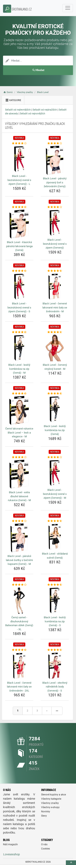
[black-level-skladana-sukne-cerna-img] (55, 537)
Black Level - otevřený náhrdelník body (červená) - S (54, 686)
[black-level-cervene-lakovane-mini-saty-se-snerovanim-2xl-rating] (19, 650)
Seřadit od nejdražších (45, 109)
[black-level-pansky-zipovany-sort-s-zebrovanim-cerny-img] (55, 160)
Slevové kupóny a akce (53, 794)
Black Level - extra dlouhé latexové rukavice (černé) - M (19, 496)
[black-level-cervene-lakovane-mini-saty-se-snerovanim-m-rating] (55, 271)
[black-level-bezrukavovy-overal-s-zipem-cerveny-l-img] (19, 159)
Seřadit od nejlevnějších (18, 109)
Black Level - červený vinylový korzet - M (55, 366)
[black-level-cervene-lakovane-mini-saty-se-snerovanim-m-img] (55, 287)
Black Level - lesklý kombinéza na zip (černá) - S (55, 621)
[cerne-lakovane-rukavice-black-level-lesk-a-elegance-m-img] (19, 410)
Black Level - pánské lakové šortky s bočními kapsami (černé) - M (19, 560)
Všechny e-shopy (50, 807)
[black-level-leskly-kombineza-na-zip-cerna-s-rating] (55, 585)
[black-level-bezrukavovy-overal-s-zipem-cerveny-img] (55, 223)
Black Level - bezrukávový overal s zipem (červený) (55, 243)
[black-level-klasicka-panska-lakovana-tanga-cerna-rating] (19, 207)
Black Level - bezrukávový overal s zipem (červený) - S (19, 307)
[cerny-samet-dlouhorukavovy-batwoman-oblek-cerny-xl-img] (19, 600)
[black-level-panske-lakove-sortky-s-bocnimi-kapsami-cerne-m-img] (19, 538)
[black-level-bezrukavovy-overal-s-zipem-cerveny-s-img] (19, 287)
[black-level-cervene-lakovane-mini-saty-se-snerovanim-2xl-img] (19, 666)
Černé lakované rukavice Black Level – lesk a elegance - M (19, 432)
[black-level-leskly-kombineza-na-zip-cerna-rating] (55, 394)
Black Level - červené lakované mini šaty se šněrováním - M (54, 307)
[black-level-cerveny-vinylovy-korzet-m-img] (55, 348)
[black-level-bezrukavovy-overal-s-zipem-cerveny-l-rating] (19, 143)
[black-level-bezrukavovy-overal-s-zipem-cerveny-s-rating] (19, 271)
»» (57, 710)
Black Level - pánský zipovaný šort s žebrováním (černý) (54, 182)
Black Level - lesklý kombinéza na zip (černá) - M (19, 368)
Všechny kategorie (51, 798)
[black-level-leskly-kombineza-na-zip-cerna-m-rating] (19, 332)
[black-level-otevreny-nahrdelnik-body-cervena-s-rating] (55, 650)
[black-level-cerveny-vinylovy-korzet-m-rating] (55, 332)
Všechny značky (50, 803)
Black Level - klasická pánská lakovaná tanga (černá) (19, 246)
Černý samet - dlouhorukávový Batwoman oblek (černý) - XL (19, 623)
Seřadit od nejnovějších (32, 113)
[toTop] (71, 862)
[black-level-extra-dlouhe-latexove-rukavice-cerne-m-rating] (19, 457)
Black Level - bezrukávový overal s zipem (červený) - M (55, 493)
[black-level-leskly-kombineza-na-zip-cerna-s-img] (55, 600)
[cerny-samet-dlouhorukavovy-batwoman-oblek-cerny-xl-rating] (19, 585)
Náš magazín (10, 844)
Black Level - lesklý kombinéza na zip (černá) (55, 430)
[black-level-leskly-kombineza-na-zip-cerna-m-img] (19, 348)
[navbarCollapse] (67, 8)
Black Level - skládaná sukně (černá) (55, 555)
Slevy (44, 815)
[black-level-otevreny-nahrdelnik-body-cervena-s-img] (55, 666)
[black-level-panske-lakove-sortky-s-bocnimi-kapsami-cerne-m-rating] (19, 521)
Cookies (45, 848)
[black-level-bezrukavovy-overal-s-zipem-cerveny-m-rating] (55, 457)
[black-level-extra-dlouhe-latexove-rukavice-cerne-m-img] (19, 474)
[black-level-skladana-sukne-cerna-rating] (55, 521)
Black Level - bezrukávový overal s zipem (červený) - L (19, 179)
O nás (44, 844)
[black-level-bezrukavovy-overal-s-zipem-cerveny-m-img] (55, 473)
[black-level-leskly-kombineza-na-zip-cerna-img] (55, 409)
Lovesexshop (11, 854)
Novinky (45, 811)
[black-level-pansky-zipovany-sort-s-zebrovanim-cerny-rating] (55, 143)
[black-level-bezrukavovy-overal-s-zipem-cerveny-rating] (55, 207)
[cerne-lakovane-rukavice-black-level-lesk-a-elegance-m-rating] (19, 394)
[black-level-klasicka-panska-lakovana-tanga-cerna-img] (19, 224)
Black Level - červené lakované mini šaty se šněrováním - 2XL (19, 686)
